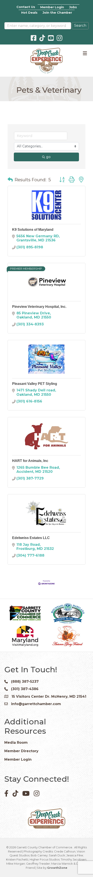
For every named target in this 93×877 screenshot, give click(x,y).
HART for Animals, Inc (30, 461)
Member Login (52, 7)
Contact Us (25, 7)
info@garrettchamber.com (36, 704)
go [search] (48, 157)
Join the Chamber (57, 13)
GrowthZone (57, 867)
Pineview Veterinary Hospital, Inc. (39, 306)
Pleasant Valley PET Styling (34, 384)
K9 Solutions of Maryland (32, 229)
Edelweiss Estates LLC (31, 538)
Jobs (73, 7)
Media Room (16, 742)
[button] (10, 180)
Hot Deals (29, 13)
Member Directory (21, 751)
